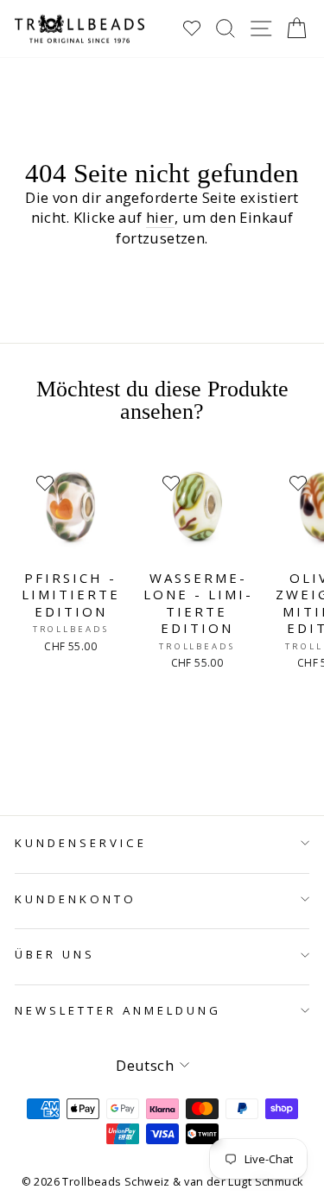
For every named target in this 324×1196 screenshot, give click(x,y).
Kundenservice (81, 843)
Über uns (55, 954)
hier (160, 217)
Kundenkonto (76, 899)
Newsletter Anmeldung (118, 1010)
